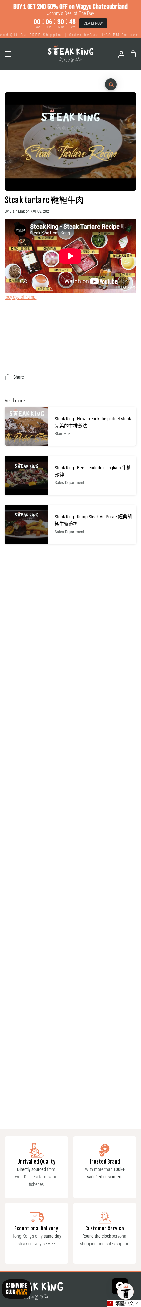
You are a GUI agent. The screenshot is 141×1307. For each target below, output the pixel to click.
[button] (124, 1303)
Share (18, 377)
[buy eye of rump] (20, 297)
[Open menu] (6, 54)
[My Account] (119, 54)
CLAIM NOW (93, 23)
